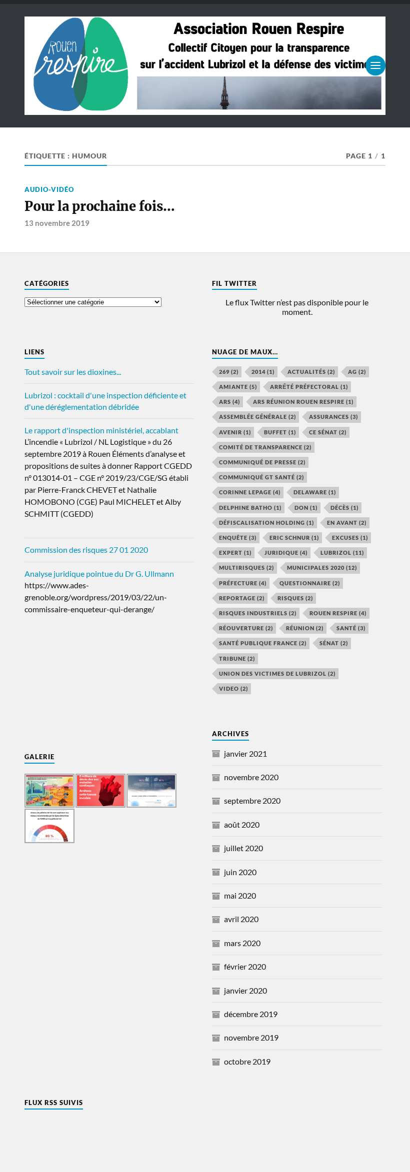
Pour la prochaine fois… (99, 206)
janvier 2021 (245, 753)
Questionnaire (310, 583)
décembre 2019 (251, 1014)
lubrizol (342, 552)
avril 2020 (241, 919)
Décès (344, 507)
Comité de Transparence (265, 447)
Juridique (286, 552)
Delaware (315, 492)
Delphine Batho (250, 507)
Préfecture (242, 583)
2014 (263, 371)
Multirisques (246, 567)
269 (228, 371)
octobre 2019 (247, 1061)
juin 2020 (240, 872)
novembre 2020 (251, 777)
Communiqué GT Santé (261, 477)
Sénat (334, 643)
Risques (295, 598)
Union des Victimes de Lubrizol (277, 673)
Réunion (305, 628)
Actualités (311, 371)
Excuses (350, 537)
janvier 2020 (245, 990)
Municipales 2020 (322, 567)
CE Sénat (327, 432)
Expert (235, 552)
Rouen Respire (338, 613)
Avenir (235, 432)
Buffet (280, 432)
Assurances (333, 416)
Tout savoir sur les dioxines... (72, 371)
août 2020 (242, 824)
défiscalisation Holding (266, 522)
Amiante (238, 386)
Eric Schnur (294, 537)
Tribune (237, 658)
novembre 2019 (251, 1037)
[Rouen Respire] (205, 65)
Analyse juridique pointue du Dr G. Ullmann (99, 573)
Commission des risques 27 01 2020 (86, 549)
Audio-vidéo (49, 189)
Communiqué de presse (262, 462)
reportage (241, 598)
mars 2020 (242, 943)
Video (233, 688)
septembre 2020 (252, 800)
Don (306, 507)
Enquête (237, 537)
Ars (229, 401)
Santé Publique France (262, 643)
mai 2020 (240, 895)
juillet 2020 (243, 848)
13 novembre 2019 (57, 222)
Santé (351, 628)
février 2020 (245, 966)
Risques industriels (257, 613)
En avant (346, 522)
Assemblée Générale (257, 416)
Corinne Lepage (249, 492)
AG (357, 371)
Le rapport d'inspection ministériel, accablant (101, 430)
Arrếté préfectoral (309, 386)
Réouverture (246, 628)
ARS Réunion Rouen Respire (303, 401)
